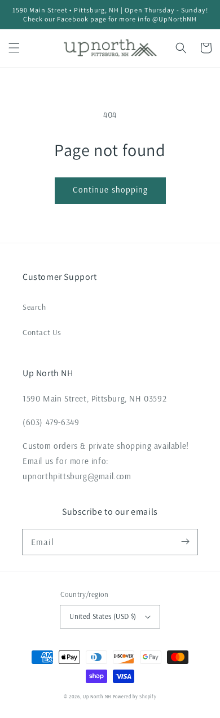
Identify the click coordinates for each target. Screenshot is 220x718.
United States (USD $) (102, 616)
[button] (14, 47)
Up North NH (97, 696)
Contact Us (42, 332)
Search (34, 307)
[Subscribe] (185, 541)
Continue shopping (110, 189)
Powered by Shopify (135, 696)
